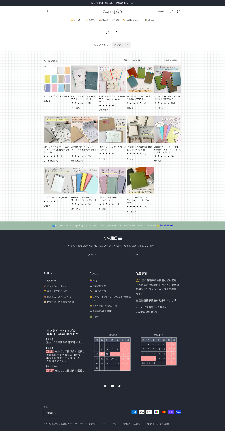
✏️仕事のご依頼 (98, 291)
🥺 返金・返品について (55, 291)
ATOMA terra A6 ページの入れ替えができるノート (167, 97)
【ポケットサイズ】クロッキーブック (112, 148)
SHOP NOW (166, 225)
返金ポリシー (94, 424)
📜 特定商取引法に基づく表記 (59, 302)
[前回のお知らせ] (44, 3)
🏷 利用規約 (50, 280)
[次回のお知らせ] (180, 3)
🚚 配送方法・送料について (58, 296)
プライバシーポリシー (111, 424)
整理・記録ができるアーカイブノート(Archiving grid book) (112, 99)
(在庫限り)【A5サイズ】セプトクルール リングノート (84, 199)
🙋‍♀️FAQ (93, 280)
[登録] (136, 254)
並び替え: (125, 60)
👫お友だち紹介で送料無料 (103, 305)
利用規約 (127, 424)
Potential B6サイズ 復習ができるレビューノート (84, 97)
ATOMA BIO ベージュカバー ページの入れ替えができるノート (84, 150)
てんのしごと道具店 (60, 424)
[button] (47, 11)
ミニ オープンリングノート (56, 96)
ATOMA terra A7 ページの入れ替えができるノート (139, 97)
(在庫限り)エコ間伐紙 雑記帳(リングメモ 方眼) (139, 148)
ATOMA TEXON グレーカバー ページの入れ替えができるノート (56, 150)
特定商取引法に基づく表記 (158, 424)
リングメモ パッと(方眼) (55, 197)
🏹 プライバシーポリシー (56, 285)
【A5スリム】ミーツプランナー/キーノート (112, 199)
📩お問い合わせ (98, 285)
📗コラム (94, 316)
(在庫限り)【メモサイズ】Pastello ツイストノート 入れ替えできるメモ (167, 150)
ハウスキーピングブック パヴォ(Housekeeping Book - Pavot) (139, 200)
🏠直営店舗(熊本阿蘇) (101, 311)
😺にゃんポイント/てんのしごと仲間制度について (110, 298)
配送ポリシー (138, 424)
